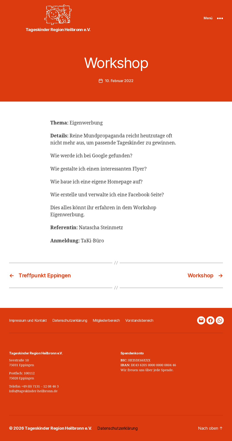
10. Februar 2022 (119, 80)
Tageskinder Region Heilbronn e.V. (58, 428)
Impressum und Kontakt (28, 320)
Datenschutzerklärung (69, 320)
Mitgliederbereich (106, 320)
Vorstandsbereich (139, 320)
